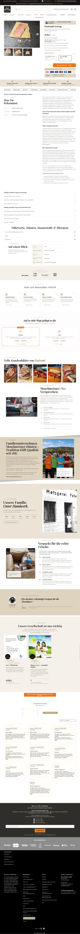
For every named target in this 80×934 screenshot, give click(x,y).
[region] (40, 1)
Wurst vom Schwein (9, 861)
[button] (75, 9)
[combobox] (32, 9)
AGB (24, 906)
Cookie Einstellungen (28, 901)
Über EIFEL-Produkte (28, 884)
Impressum (26, 903)
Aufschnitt (28, 14)
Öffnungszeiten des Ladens (30, 889)
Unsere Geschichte (27, 879)
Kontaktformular (65, 885)
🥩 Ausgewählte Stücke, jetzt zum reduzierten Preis (40, 3)
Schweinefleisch (8, 856)
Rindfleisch (6, 854)
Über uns (25, 882)
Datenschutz (26, 898)
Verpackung (45, 889)
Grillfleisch (6, 859)
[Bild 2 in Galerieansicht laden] (18, 52)
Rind (5, 14)
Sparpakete (62, 14)
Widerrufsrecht (27, 915)
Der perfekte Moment (51, 14)
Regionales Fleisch (39, 17)
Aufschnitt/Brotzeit (9, 864)
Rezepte (44, 879)
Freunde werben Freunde (48, 882)
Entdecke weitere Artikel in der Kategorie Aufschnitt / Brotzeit (40, 695)
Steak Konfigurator (72, 14)
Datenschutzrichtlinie (49, 834)
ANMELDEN (40, 830)
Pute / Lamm (20, 14)
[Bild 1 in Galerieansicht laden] (8, 52)
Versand (55, 37)
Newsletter (45, 887)
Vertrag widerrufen (29, 918)
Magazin (44, 877)
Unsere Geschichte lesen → (11, 522)
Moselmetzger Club (47, 884)
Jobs (24, 896)
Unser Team (26, 877)
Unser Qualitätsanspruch (29, 887)
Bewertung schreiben (50, 712)
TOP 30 (36, 14)
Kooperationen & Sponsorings (49, 900)
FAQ (43, 902)
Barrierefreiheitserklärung (29, 908)
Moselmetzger (42, 933)
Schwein (12, 14)
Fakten (25, 921)
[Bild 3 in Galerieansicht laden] (27, 52)
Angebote (42, 14)
